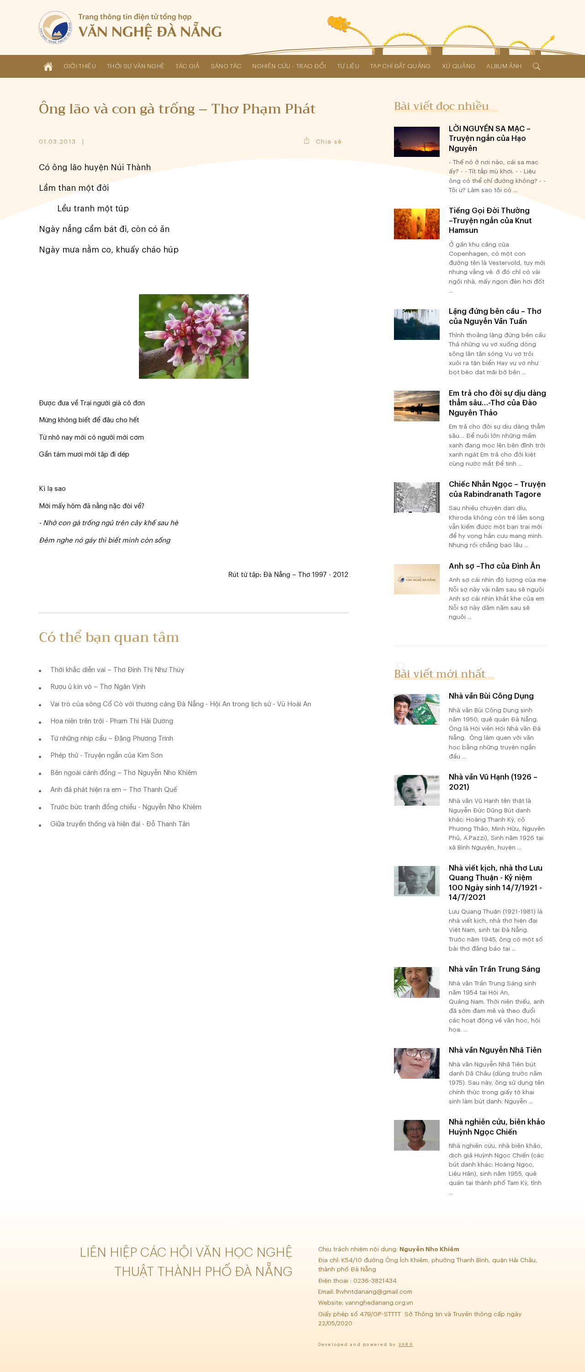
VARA (406, 1345)
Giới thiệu (80, 66)
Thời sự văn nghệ (136, 66)
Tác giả (187, 66)
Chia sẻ (329, 142)
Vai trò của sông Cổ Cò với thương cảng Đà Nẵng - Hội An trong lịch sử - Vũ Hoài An (180, 704)
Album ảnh (503, 66)
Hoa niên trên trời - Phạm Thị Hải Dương (111, 721)
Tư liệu (348, 66)
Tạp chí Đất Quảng (400, 66)
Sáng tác (226, 66)
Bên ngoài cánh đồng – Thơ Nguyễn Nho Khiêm (123, 772)
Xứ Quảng (459, 66)
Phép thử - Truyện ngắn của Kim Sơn (106, 755)
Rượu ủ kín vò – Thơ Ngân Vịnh (97, 686)
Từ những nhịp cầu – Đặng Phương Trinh (111, 738)
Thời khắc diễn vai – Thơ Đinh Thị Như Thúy (117, 670)
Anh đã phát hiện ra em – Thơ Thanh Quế (113, 789)
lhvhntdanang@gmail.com (375, 1292)
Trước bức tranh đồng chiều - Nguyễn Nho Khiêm (126, 807)
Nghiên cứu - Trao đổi (289, 66)
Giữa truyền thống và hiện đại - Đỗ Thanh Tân (120, 824)
